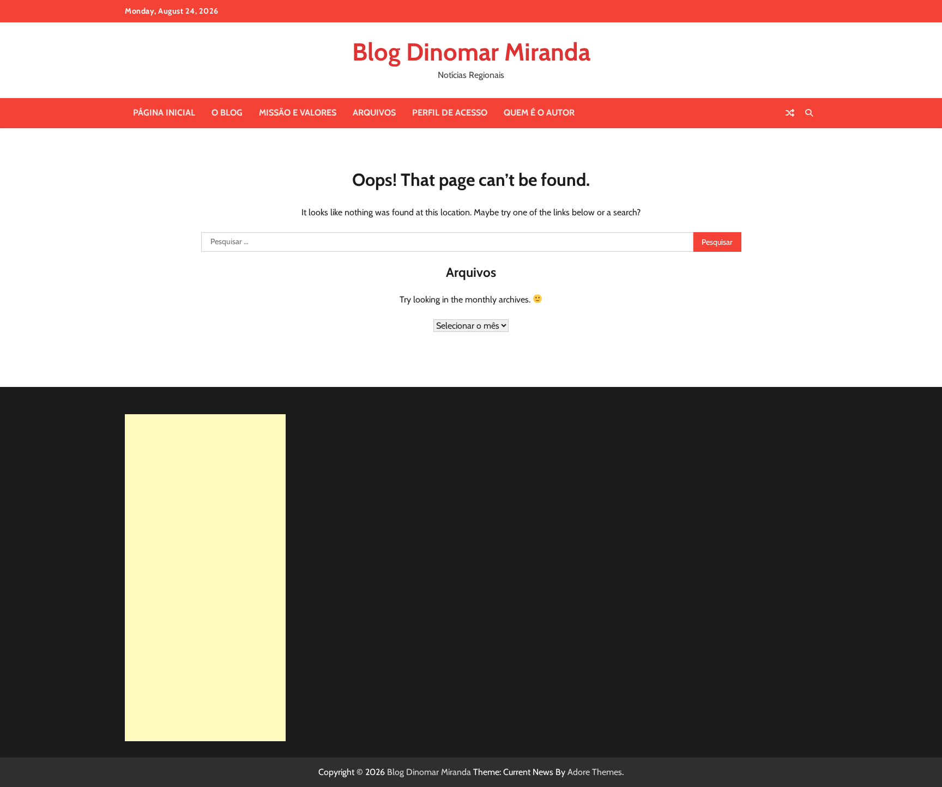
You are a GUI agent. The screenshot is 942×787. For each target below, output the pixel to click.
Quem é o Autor (539, 112)
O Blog (227, 112)
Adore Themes (594, 772)
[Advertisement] (205, 577)
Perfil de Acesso (449, 112)
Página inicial (164, 112)
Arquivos (374, 112)
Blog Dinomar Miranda (471, 51)
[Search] (809, 113)
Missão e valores (297, 112)
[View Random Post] (790, 113)
